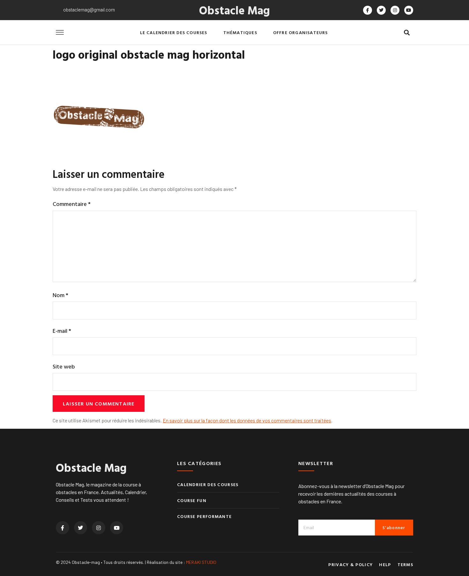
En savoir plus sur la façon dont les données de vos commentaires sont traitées (247, 420)
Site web (64, 366)
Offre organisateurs (300, 32)
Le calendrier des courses (173, 32)
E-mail (62, 330)
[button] (406, 32)
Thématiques (240, 32)
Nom (60, 295)
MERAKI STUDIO (201, 562)
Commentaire (72, 204)
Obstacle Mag (234, 9)
